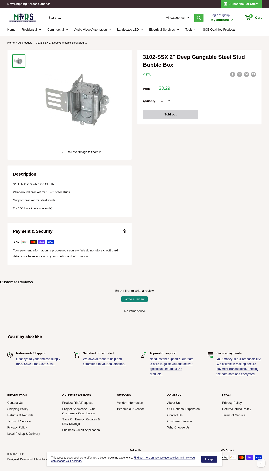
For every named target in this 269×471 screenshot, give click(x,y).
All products (25, 42)
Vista (147, 74)
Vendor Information (130, 402)
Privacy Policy (17, 427)
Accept (209, 459)
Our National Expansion (183, 409)
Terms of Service (19, 421)
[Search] (198, 18)
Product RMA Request (77, 402)
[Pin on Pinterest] (239, 74)
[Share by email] (253, 74)
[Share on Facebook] (232, 74)
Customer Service (179, 421)
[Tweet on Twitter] (246, 74)
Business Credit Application (81, 430)
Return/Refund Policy (236, 409)
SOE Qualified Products (219, 29)
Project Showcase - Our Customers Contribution (78, 411)
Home (11, 29)
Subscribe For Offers (243, 3)
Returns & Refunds (20, 415)
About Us (173, 402)
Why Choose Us (178, 427)
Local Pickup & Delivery (23, 433)
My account (220, 20)
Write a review (134, 299)
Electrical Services (162, 29)
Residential (29, 29)
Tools (189, 29)
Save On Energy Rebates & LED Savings (81, 422)
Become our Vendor (130, 409)
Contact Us (15, 402)
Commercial (55, 29)
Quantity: (149, 100)
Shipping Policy (17, 409)
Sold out (170, 114)
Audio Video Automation (90, 29)
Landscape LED (128, 29)
